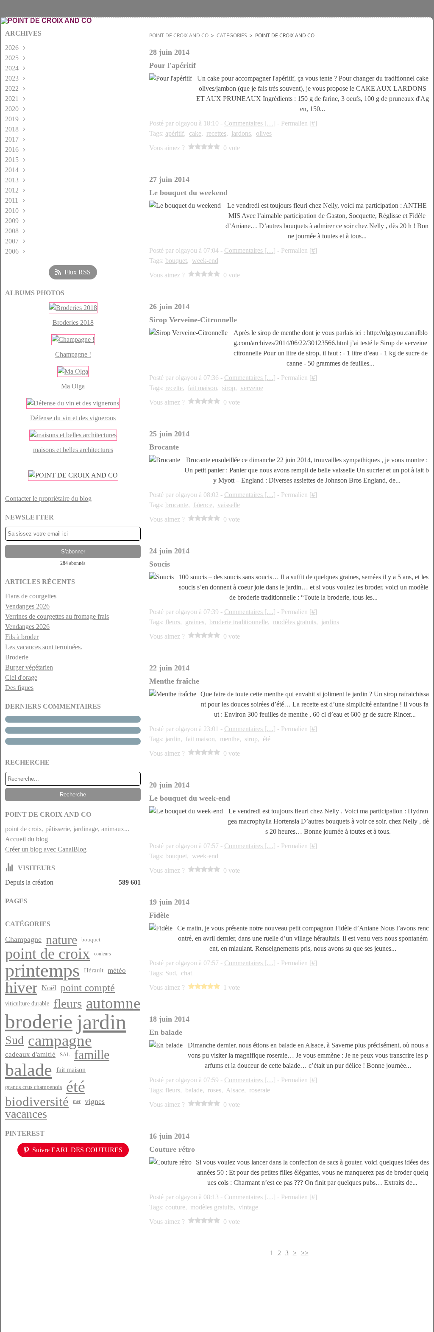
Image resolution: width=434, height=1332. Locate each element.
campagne (60, 1040)
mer (77, 1101)
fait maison (71, 1070)
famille (91, 1054)
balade (28, 1070)
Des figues (19, 687)
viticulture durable (27, 1003)
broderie (38, 1022)
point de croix (47, 953)
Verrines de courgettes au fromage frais (57, 616)
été (75, 1087)
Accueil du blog (26, 839)
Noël (49, 987)
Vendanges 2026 (27, 606)
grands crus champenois (33, 1087)
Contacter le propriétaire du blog (48, 498)
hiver (21, 988)
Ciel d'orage (21, 677)
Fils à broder (22, 636)
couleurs (102, 953)
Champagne (23, 940)
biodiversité (37, 1101)
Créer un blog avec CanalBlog (45, 849)
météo (117, 970)
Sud (14, 1040)
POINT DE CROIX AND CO (179, 35)
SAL (65, 1054)
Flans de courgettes (30, 596)
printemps (42, 970)
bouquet (90, 939)
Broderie (16, 657)
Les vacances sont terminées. (43, 647)
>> (305, 1253)
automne (113, 1003)
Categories (232, 35)
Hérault (93, 970)
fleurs (67, 1003)
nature (61, 939)
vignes (95, 1102)
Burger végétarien (29, 667)
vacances (26, 1114)
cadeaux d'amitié (30, 1054)
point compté (88, 988)
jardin (101, 1022)
